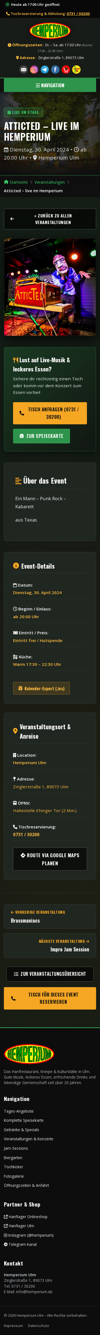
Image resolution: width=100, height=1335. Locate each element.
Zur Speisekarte (45, 435)
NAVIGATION (52, 85)
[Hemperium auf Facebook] (55, 69)
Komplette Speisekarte (24, 1120)
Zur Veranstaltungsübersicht (53, 974)
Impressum (13, 1325)
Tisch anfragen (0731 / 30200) (53, 413)
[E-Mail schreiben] (23, 69)
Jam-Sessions (16, 1148)
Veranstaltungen (49, 182)
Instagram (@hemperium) (30, 1235)
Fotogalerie (14, 1176)
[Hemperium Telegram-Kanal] (45, 69)
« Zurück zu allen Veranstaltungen (53, 218)
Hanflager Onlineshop (28, 1216)
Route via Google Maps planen (52, 858)
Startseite (19, 182)
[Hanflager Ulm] (76, 69)
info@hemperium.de (34, 1291)
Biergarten (13, 1157)
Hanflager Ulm (21, 1225)
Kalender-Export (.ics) (44, 688)
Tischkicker (13, 1166)
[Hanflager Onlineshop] (66, 69)
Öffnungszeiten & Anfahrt (26, 1185)
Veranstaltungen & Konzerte (28, 1138)
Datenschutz (38, 1325)
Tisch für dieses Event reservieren (53, 998)
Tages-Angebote (19, 1111)
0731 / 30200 (78, 13)
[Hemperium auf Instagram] (34, 69)
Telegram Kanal (22, 1244)
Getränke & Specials (21, 1129)
